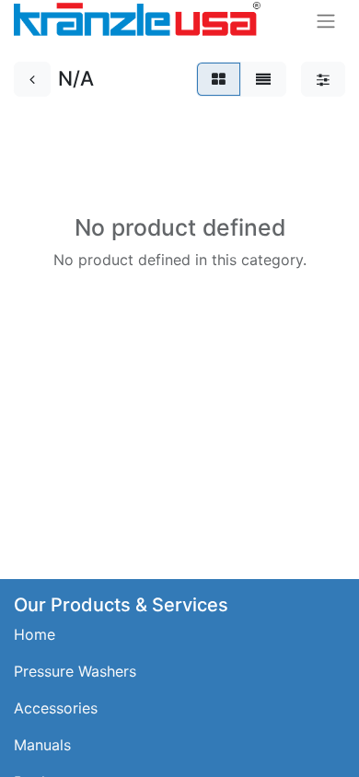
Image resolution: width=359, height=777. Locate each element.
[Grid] (218, 79)
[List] (263, 79)
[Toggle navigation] (326, 20)
